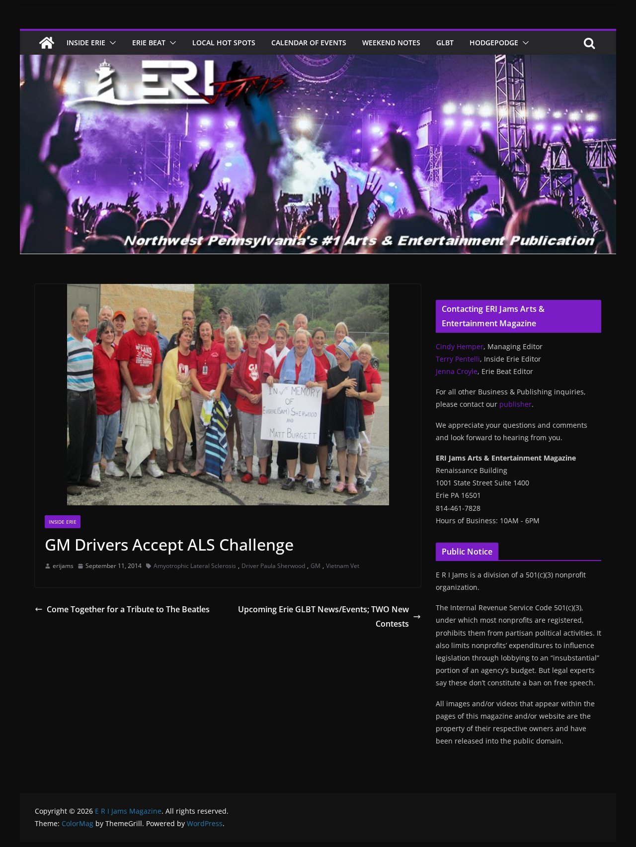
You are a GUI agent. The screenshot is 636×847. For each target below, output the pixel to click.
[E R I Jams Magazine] (47, 43)
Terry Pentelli (458, 359)
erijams (63, 566)
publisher (515, 404)
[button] (110, 43)
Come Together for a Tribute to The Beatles (128, 609)
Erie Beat (148, 42)
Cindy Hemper (459, 346)
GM (315, 566)
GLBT (445, 42)
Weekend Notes (391, 42)
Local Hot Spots (223, 42)
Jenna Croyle (456, 371)
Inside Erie (86, 42)
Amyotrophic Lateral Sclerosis (195, 566)
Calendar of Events (308, 42)
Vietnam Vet (342, 566)
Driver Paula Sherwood (273, 566)
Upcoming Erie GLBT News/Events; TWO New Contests (323, 616)
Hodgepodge (494, 42)
